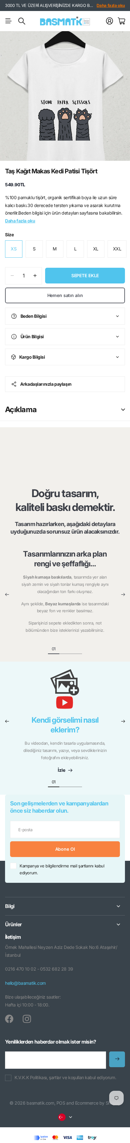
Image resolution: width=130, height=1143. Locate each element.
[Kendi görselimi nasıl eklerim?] (65, 692)
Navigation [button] (8, 21)
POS (60, 1103)
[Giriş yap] (109, 21)
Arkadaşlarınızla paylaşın (46, 384)
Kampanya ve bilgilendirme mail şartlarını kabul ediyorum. (62, 869)
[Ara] (21, 21)
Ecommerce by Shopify (98, 1103)
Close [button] (65, 906)
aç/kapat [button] (123, 409)
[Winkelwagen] (121, 21)
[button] (7, 594)
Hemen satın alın (65, 295)
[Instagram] (27, 1019)
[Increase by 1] (35, 275)
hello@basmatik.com (25, 983)
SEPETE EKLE (85, 275)
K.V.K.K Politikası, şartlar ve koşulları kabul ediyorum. (65, 1077)
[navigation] (65, 648)
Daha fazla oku (111, 5)
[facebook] (9, 1019)
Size (9, 234)
